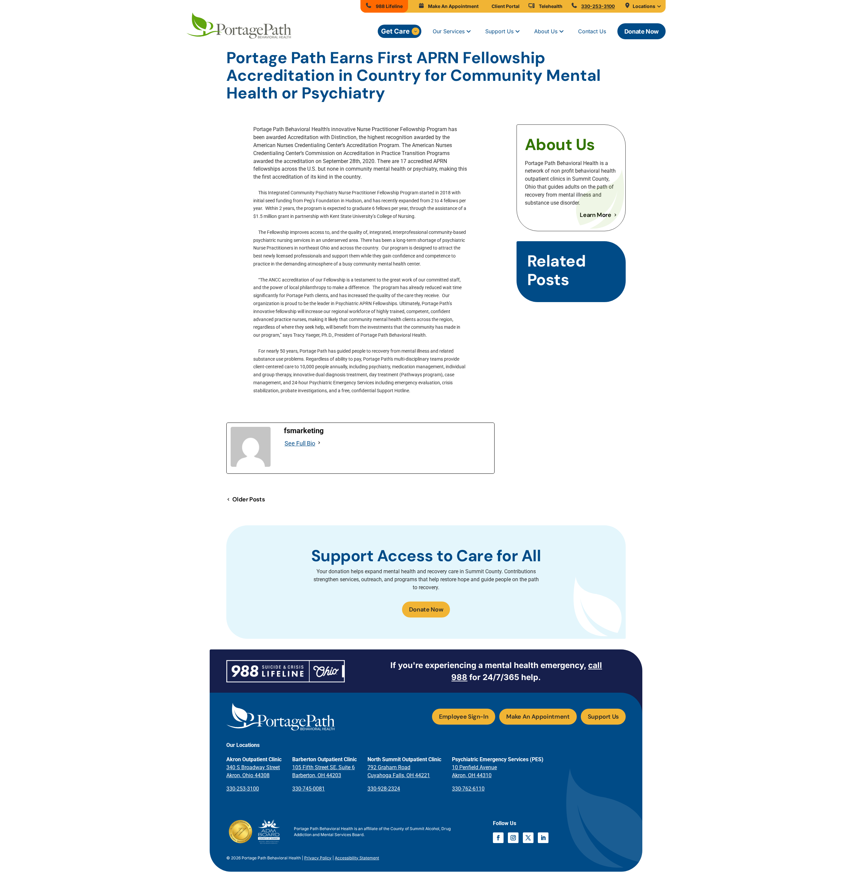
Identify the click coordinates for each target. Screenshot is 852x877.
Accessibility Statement (357, 857)
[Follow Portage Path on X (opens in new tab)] (528, 837)
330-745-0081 (308, 789)
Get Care (395, 31)
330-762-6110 (468, 789)
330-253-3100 (242, 789)
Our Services (449, 31)
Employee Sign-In (463, 717)
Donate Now (641, 31)
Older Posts (248, 499)
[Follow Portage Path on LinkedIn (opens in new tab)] (543, 837)
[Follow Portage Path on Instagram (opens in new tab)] (513, 837)
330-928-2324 (383, 789)
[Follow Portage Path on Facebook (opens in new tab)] (498, 837)
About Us (545, 31)
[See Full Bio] (320, 443)
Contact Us (592, 31)
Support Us (499, 31)
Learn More (595, 215)
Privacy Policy (317, 857)
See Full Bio (300, 443)
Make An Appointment (537, 717)
